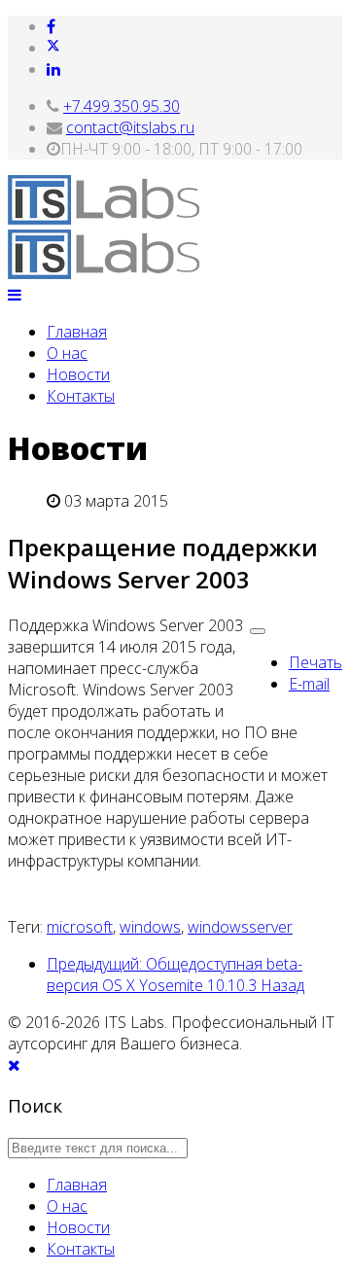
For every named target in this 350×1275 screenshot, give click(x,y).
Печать (315, 662)
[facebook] (51, 26)
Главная (77, 331)
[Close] (14, 1065)
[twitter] (53, 47)
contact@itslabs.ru (130, 127)
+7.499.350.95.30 (121, 106)
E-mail (309, 683)
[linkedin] (53, 69)
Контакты (81, 396)
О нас (67, 353)
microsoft (80, 927)
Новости (78, 374)
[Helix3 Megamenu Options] (14, 294)
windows (150, 927)
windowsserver (240, 927)
